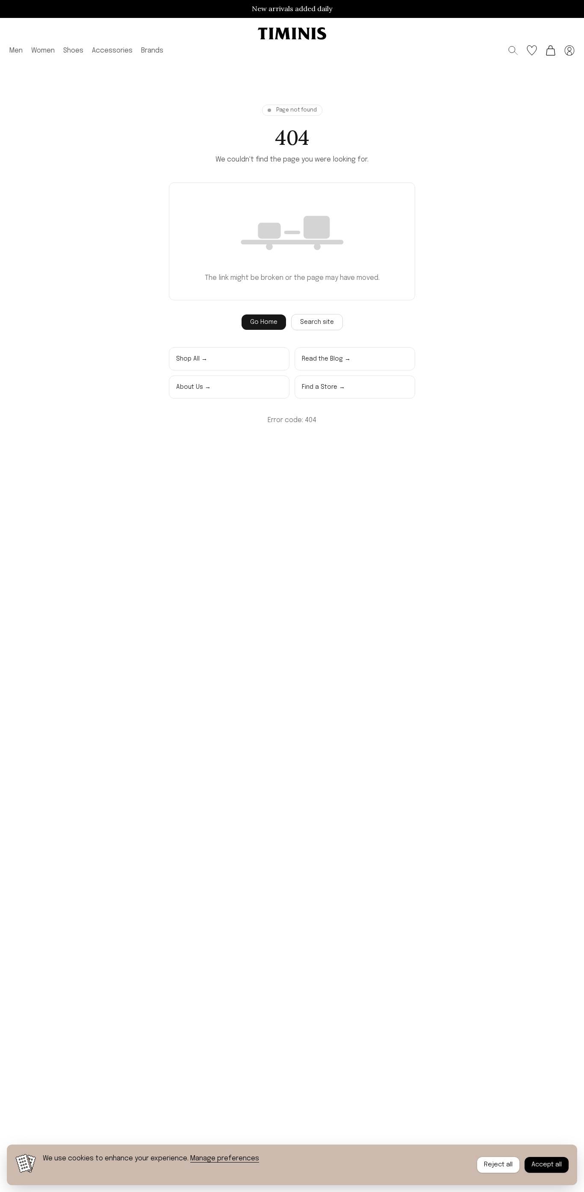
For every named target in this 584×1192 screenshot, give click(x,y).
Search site (317, 322)
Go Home (263, 322)
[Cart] (551, 50)
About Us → (193, 387)
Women (43, 50)
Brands (152, 50)
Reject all (498, 1164)
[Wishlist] (532, 50)
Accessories (112, 50)
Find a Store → (323, 387)
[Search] (513, 50)
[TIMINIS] (292, 33)
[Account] (569, 50)
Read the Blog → (326, 359)
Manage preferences (224, 1158)
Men (16, 50)
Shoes (73, 50)
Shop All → (191, 359)
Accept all (546, 1164)
